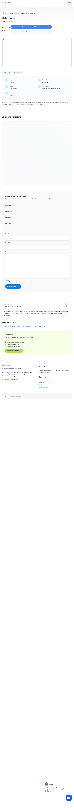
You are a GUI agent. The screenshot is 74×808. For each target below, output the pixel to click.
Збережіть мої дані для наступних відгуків (20, 281)
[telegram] (67, 396)
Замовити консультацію (13, 350)
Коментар (9, 252)
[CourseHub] (6, 2)
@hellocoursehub (43, 387)
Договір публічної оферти (10, 379)
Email (7, 243)
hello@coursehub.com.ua (45, 385)
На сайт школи (30, 31)
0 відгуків (10, 21)
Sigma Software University (13, 306)
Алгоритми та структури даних (11, 326)
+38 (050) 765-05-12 (44, 382)
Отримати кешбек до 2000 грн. (30, 26)
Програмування (27, 326)
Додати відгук (17, 72)
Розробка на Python (40, 326)
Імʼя (7, 234)
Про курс (7, 72)
